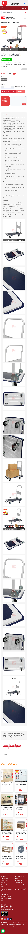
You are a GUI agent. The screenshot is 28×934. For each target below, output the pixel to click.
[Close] (1, 3)
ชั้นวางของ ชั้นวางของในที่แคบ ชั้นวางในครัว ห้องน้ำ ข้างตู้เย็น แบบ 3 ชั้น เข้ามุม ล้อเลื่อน (21, 857)
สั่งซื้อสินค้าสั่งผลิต (5, 887)
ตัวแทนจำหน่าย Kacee (6, 896)
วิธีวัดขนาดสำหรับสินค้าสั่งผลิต (6, 890)
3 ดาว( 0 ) (5, 747)
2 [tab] (14, 108)
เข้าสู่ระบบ (24, 8)
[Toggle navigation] (25, 17)
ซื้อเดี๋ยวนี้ (21, 91)
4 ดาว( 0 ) (18, 745)
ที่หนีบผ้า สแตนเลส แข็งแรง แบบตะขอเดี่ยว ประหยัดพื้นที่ (6, 784)
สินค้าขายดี (3, 882)
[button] (3, 8)
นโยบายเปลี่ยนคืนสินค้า (20, 885)
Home (2, 22)
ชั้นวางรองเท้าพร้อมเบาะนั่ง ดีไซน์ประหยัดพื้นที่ (21, 833)
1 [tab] (12, 108)
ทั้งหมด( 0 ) (6, 745)
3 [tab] (16, 108)
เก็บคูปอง (24, 104)
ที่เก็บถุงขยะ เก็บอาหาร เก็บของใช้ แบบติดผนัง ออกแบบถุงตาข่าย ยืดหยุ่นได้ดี (6, 808)
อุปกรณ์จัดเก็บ (16, 22)
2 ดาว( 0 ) (11, 747)
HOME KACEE (8, 22)
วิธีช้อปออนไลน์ (4, 878)
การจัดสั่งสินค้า (18, 882)
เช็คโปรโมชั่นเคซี (5, 885)
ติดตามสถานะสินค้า (19, 887)
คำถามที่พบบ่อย (18, 880)
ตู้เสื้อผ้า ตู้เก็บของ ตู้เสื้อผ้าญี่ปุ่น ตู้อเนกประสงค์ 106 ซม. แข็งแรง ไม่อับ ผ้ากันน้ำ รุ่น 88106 (21, 808)
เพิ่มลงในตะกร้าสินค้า (9, 91)
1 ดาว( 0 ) (18, 747)
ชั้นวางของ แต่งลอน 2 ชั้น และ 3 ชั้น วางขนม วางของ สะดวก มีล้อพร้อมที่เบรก (6, 833)
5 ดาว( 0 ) (12, 745)
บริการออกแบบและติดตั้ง (20, 889)
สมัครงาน (3, 900)
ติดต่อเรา (17, 878)
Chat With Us (7, 59)
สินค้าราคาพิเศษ (4, 880)
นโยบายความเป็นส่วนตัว (6, 898)
